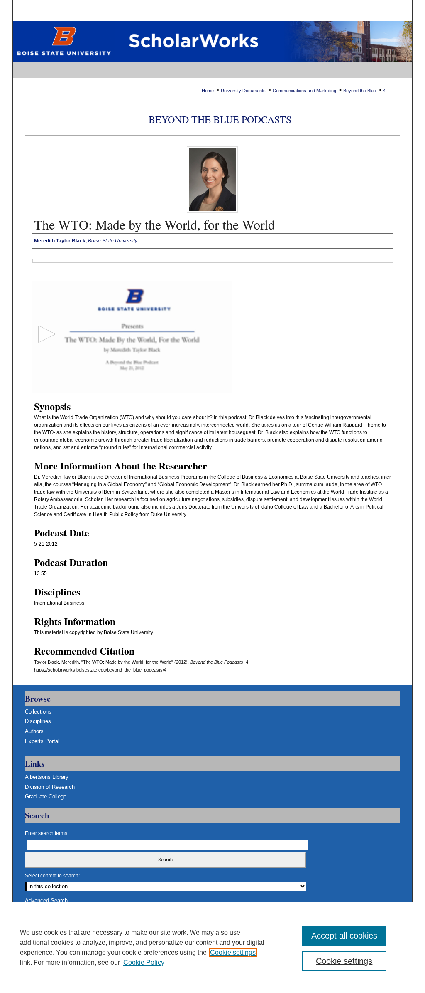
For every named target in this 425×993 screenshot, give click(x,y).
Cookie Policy (143, 962)
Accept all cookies (344, 935)
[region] (212, 947)
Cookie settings (233, 952)
